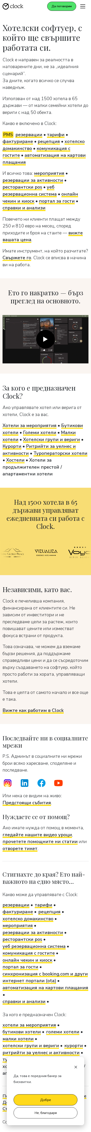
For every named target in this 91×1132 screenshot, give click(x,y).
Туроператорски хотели (60, 453)
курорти (73, 1045)
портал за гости (57, 201)
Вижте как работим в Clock (33, 710)
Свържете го (17, 258)
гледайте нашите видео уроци (37, 835)
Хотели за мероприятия (30, 425)
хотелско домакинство (28, 919)
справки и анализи (24, 208)
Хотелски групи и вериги (51, 439)
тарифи (56, 135)
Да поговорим (62, 6)
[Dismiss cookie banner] (75, 1067)
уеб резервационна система (34, 946)
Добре (45, 1100)
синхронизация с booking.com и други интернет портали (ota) (45, 977)
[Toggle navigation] (82, 6)
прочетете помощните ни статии (40, 841)
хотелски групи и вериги (31, 1045)
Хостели (15, 460)
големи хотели (62, 1032)
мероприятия (49, 173)
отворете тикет (20, 848)
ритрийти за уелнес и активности (41, 1052)
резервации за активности (33, 180)
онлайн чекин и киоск (27, 960)
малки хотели (18, 1039)
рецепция (49, 141)
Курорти (12, 446)
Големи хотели (39, 432)
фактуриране (18, 141)
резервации (28, 135)
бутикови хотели (22, 1032)
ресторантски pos (22, 187)
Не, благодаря (45, 1113)
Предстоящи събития (27, 803)
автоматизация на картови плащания (45, 988)
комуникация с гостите (29, 953)
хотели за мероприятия (29, 1025)
